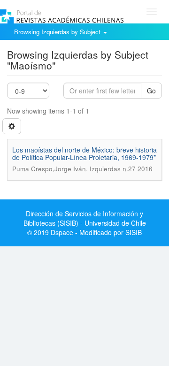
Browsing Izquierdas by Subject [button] (58, 31)
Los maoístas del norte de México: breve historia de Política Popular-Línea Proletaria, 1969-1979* (84, 153)
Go (151, 90)
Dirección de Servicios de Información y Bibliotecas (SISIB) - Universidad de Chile (84, 218)
